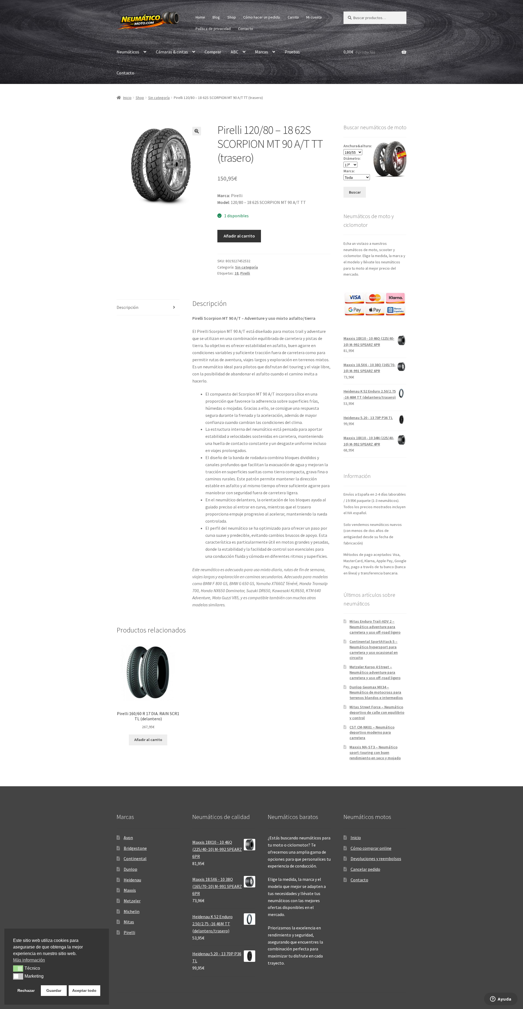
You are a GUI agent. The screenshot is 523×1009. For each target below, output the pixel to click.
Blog (216, 17)
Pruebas (292, 52)
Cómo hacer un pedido (261, 17)
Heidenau (132, 880)
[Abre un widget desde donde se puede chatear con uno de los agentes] (501, 999)
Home (200, 17)
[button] (196, 131)
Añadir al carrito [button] (148, 739)
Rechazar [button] (26, 990)
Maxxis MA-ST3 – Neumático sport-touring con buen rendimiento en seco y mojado (375, 752)
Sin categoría (159, 97)
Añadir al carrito (239, 236)
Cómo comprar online (371, 848)
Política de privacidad (213, 28)
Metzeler (132, 900)
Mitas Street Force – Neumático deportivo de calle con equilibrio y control (376, 712)
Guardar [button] (53, 990)
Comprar (213, 52)
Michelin (131, 911)
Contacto (245, 28)
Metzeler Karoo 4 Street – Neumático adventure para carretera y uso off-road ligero (374, 672)
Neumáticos (128, 52)
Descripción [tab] (127, 307)
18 (236, 273)
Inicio (127, 97)
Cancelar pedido (365, 869)
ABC (234, 52)
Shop (231, 17)
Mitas (129, 921)
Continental (135, 858)
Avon (128, 837)
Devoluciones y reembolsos (376, 858)
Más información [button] (29, 960)
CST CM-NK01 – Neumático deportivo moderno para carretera (371, 732)
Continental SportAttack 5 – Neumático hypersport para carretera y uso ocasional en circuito (373, 649)
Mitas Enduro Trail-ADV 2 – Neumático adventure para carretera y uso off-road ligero (374, 627)
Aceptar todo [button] (84, 990)
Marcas (261, 52)
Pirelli (245, 273)
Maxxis (130, 890)
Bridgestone (135, 848)
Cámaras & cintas (172, 52)
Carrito (293, 17)
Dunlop (130, 869)
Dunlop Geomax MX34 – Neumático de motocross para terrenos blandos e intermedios (376, 692)
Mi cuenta (314, 17)
